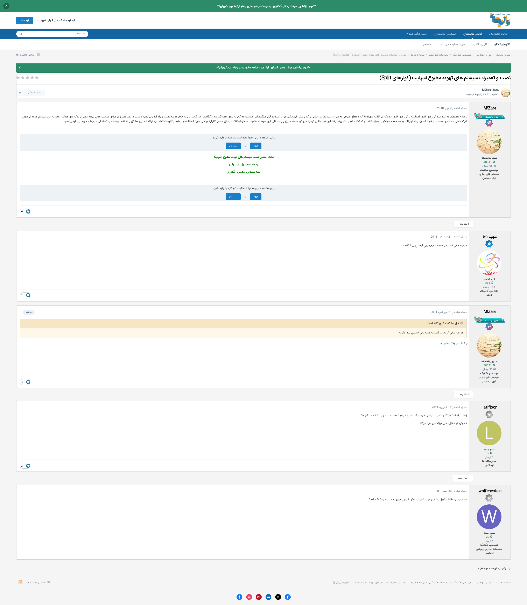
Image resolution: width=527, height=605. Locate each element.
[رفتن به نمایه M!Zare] (505, 92)
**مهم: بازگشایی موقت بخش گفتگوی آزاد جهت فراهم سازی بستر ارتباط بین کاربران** (266, 6)
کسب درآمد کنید (417, 34)
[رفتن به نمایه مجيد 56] (489, 262)
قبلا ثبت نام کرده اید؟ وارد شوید (57, 20)
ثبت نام (25, 20)
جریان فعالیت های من (452, 44)
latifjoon (490, 407)
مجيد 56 (490, 237)
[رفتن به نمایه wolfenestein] (489, 516)
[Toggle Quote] (461, 323)
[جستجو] (20, 34)
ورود (255, 146)
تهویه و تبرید (473, 94)
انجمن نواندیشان (472, 34)
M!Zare (487, 89)
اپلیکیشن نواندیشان (445, 34)
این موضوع (36, 34)
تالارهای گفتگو (502, 44)
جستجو (427, 44)
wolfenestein (490, 491)
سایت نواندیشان (498, 34)
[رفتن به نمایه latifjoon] (489, 433)
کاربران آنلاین (479, 44)
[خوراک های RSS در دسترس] (20, 583)
